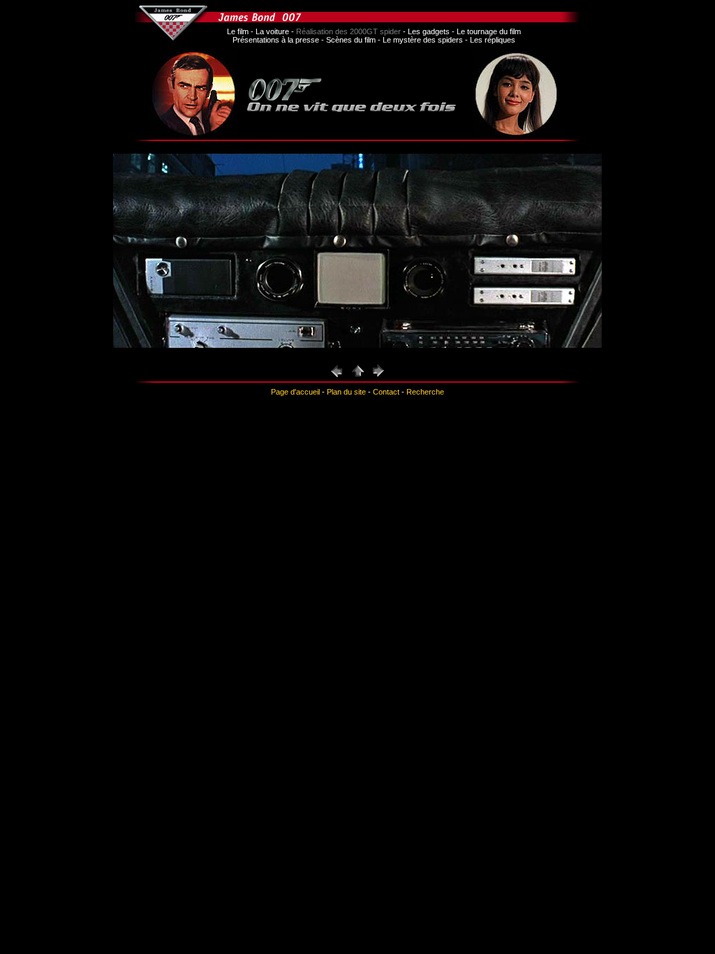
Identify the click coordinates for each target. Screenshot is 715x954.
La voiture (272, 31)
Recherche (425, 392)
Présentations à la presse (276, 40)
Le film (238, 31)
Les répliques (492, 40)
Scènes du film (351, 40)
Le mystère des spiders (423, 40)
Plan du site (346, 392)
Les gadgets (429, 31)
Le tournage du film (489, 31)
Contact (386, 392)
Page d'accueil (295, 392)
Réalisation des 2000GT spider (348, 31)
